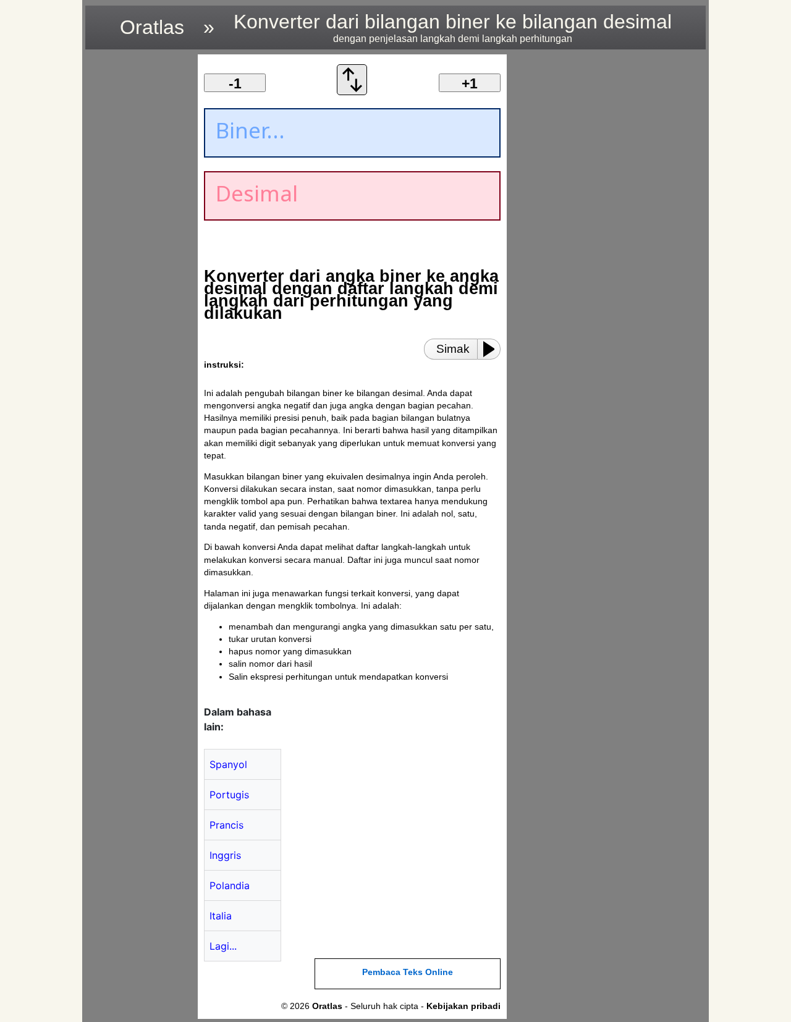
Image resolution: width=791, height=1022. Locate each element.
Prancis (226, 825)
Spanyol (228, 764)
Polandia (229, 885)
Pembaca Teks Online (407, 972)
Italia (220, 916)
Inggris (225, 855)
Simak (453, 348)
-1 (235, 83)
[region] (137, 239)
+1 (470, 83)
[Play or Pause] (492, 349)
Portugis (229, 794)
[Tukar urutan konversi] (352, 91)
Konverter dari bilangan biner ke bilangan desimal (453, 27)
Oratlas (152, 27)
